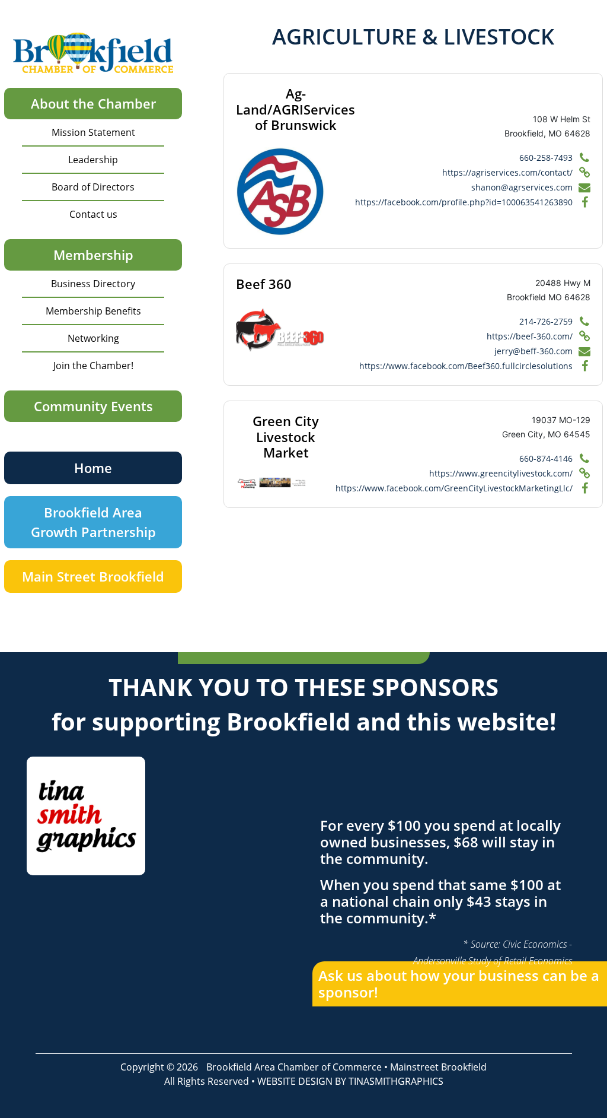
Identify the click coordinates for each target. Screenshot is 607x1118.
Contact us (93, 214)
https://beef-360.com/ (530, 336)
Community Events (93, 406)
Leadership (93, 159)
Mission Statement (93, 132)
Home (93, 468)
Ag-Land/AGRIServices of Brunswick (295, 109)
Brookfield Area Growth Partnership (93, 522)
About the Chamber (93, 103)
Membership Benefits (93, 310)
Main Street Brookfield (93, 576)
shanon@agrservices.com (522, 187)
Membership (93, 254)
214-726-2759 (546, 321)
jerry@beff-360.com (533, 351)
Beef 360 (264, 284)
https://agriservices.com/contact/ (507, 172)
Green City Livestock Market (286, 436)
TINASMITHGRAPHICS (396, 1081)
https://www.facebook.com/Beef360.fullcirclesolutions (466, 365)
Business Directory (93, 283)
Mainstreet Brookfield (438, 1066)
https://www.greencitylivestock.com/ (501, 473)
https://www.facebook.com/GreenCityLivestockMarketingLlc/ (454, 488)
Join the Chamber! (93, 365)
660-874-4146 (546, 458)
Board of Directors (93, 186)
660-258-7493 (546, 157)
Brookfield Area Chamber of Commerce (294, 1066)
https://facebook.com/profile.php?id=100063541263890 (464, 202)
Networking (93, 338)
